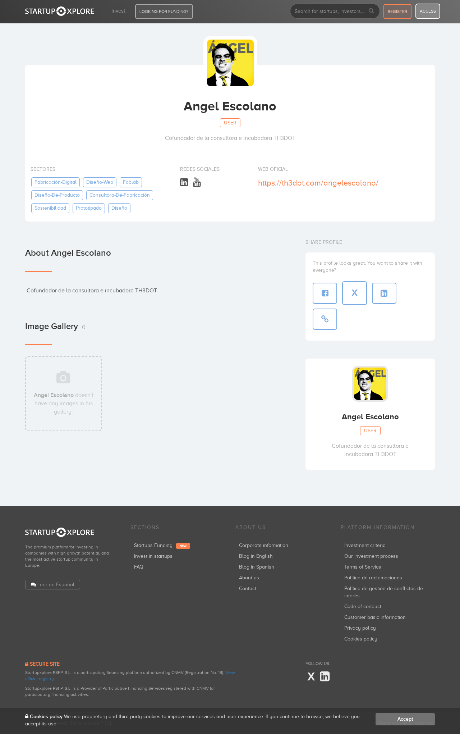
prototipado (89, 208)
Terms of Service (362, 567)
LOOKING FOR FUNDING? (164, 11)
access (428, 11)
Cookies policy (360, 639)
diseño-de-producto (57, 195)
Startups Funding (160, 545)
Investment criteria (365, 545)
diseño (119, 208)
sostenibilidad (50, 208)
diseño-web (99, 182)
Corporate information (263, 545)
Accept (405, 719)
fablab (131, 182)
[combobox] (335, 11)
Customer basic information (375, 617)
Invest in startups (153, 556)
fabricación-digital (55, 182)
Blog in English (256, 556)
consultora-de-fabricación (119, 195)
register (397, 11)
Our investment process (371, 556)
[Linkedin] (184, 182)
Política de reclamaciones (373, 577)
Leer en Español (55, 584)
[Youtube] (197, 182)
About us (249, 577)
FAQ (138, 567)
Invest (118, 11)
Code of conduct (362, 606)
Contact (247, 588)
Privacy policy (360, 628)
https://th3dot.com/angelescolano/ (318, 182)
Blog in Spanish (256, 567)
